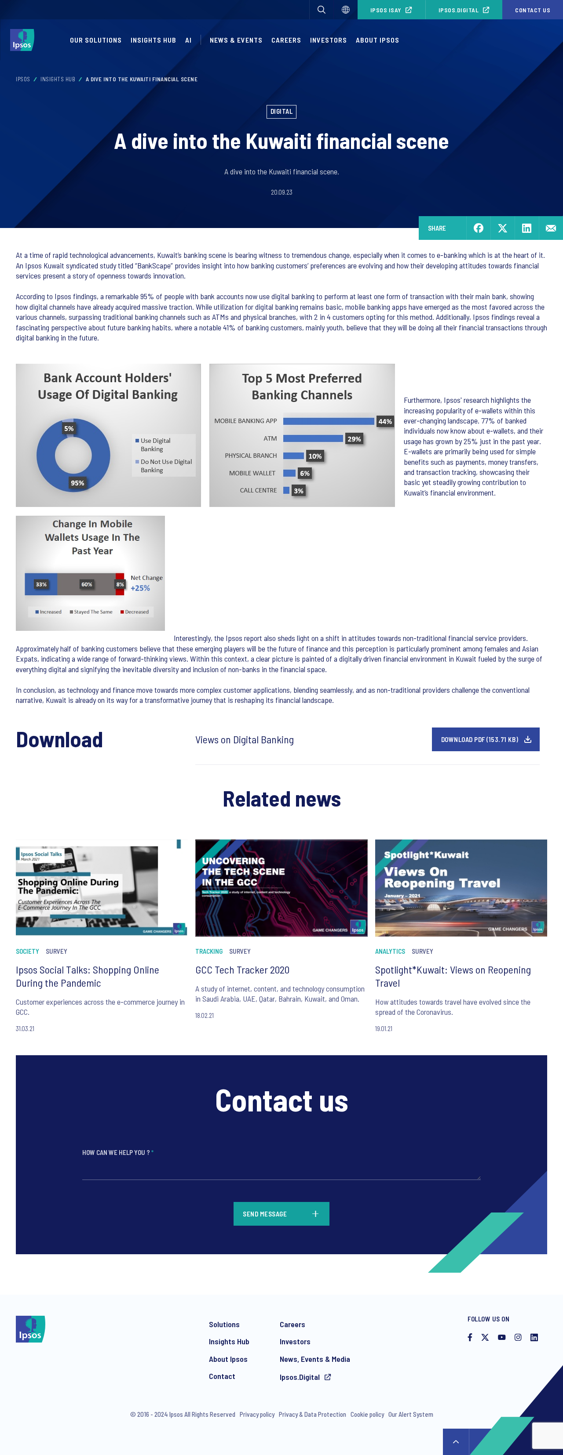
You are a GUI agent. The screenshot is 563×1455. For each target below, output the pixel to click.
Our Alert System (410, 1414)
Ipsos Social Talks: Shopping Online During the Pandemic (87, 976)
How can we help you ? (118, 1152)
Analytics (390, 951)
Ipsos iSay (386, 10)
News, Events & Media (315, 1359)
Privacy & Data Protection (312, 1414)
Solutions (224, 1324)
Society (27, 951)
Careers (286, 40)
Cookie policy (367, 1414)
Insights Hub (153, 40)
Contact (222, 1376)
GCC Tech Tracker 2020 (242, 969)
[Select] (345, 9)
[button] (321, 9)
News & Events (236, 40)
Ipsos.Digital (459, 10)
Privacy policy (257, 1414)
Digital (282, 111)
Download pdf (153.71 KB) (480, 739)
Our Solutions (96, 40)
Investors (328, 40)
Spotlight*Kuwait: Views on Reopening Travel (453, 976)
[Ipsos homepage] (24, 40)
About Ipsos (377, 40)
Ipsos (23, 79)
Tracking (209, 951)
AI (188, 40)
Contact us (532, 10)
